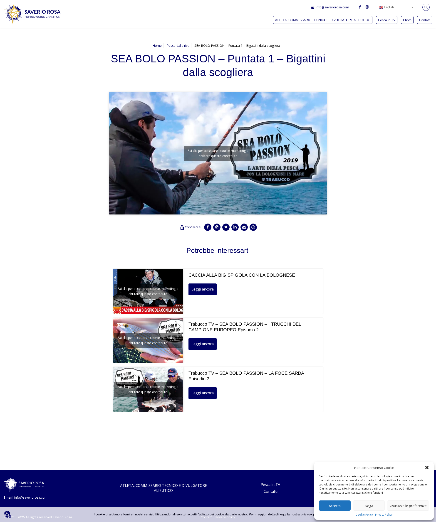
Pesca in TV (386, 20)
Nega (369, 505)
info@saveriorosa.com (332, 7)
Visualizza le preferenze (408, 505)
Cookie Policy (364, 514)
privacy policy (311, 514)
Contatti (424, 20)
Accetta (335, 505)
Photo (407, 20)
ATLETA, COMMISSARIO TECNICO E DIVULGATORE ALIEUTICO (322, 20)
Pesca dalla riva (178, 45)
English (388, 7)
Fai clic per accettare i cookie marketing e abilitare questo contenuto (218, 153)
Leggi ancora (202, 289)
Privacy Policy (383, 514)
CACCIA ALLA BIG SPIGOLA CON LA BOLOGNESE (241, 275)
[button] (427, 467)
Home (157, 45)
